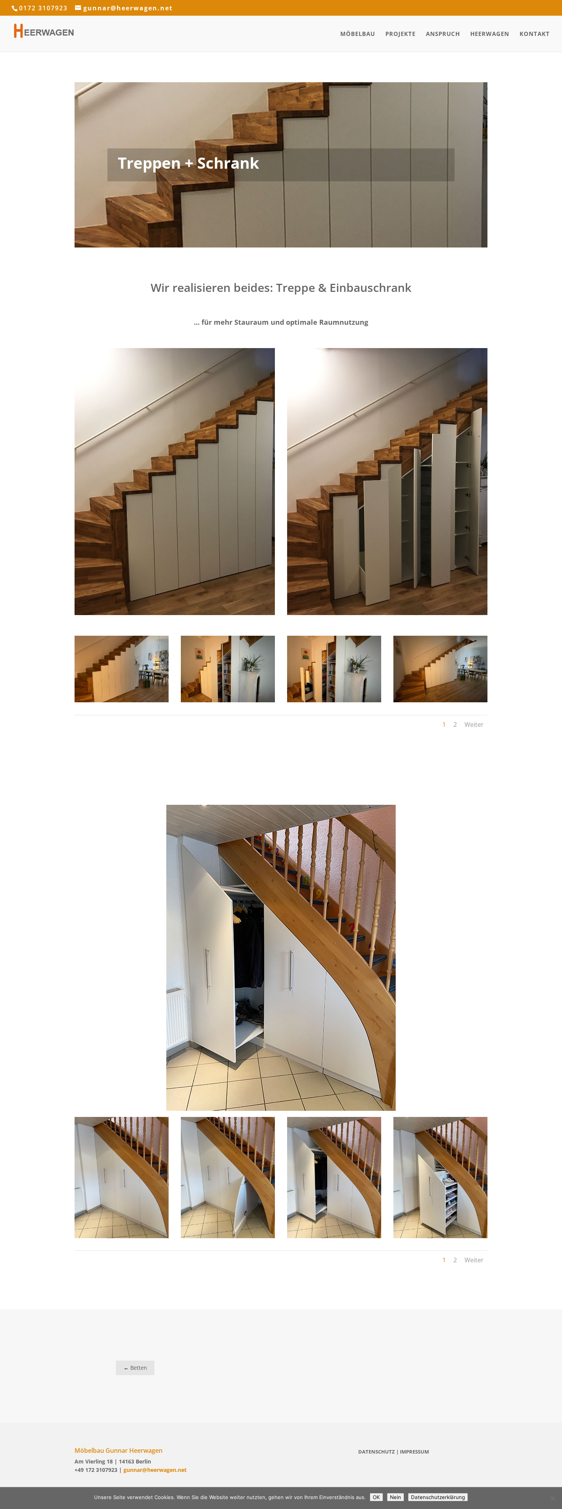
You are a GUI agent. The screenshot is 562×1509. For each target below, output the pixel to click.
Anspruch (443, 34)
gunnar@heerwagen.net (155, 1469)
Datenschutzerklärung (438, 1497)
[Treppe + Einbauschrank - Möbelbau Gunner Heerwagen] (122, 702)
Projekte (400, 34)
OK (376, 1497)
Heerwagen (489, 34)
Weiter (474, 724)
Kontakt (535, 34)
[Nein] (552, 1498)
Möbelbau (357, 34)
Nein (395, 1497)
